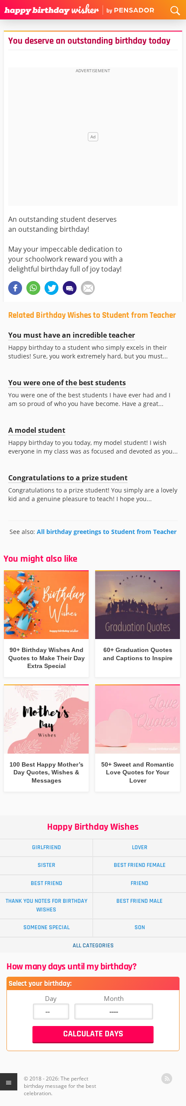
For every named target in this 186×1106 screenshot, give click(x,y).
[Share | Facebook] (15, 288)
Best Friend (46, 883)
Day (51, 998)
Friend (139, 883)
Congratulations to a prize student (68, 478)
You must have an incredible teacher (71, 335)
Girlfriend (46, 847)
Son (140, 927)
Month (114, 998)
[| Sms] (70, 288)
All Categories (93, 945)
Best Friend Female (140, 865)
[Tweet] (51, 288)
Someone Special (46, 927)
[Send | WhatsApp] (33, 288)
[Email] (88, 288)
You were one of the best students (67, 382)
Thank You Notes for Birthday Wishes (46, 905)
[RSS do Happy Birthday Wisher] (166, 1078)
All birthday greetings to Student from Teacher (106, 531)
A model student (36, 430)
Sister (46, 865)
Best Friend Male (139, 901)
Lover (140, 847)
